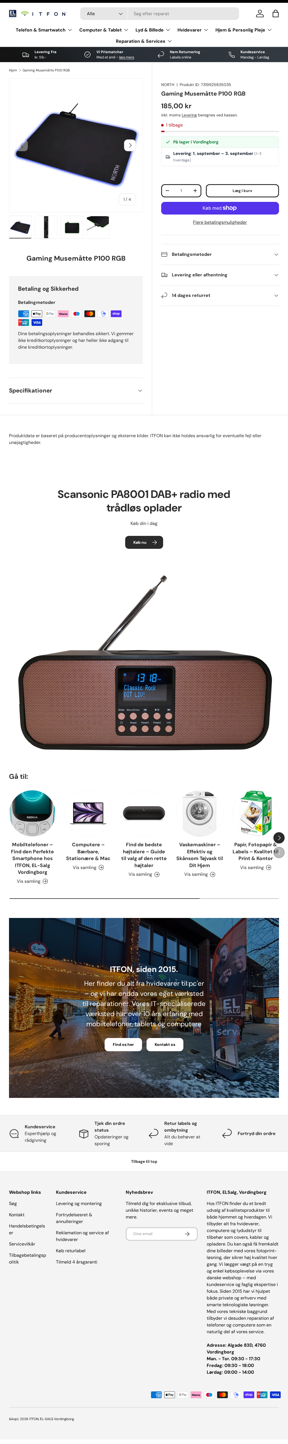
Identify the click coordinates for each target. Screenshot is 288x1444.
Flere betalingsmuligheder (220, 222)
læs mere (126, 57)
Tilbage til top (144, 1161)
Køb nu (140, 542)
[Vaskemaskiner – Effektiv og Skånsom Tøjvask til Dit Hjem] (200, 813)
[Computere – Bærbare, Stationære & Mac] (88, 813)
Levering (189, 115)
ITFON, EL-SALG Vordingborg (51, 1419)
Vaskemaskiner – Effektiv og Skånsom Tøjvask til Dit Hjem (199, 854)
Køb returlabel (71, 1251)
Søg (13, 1203)
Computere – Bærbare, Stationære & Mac (88, 851)
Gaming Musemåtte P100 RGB (46, 70)
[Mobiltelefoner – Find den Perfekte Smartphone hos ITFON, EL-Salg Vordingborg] (32, 813)
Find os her (123, 1044)
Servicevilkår (22, 1244)
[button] (275, 13)
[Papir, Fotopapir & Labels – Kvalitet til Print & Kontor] (256, 813)
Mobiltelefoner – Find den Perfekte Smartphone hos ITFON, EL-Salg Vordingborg (32, 858)
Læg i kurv (242, 190)
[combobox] (159, 13)
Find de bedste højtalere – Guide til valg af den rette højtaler (144, 854)
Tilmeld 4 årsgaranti (76, 1262)
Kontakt (16, 1215)
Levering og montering (79, 1203)
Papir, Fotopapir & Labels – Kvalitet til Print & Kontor (256, 851)
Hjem (13, 70)
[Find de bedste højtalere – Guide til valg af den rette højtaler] (144, 813)
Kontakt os (165, 1044)
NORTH (167, 84)
